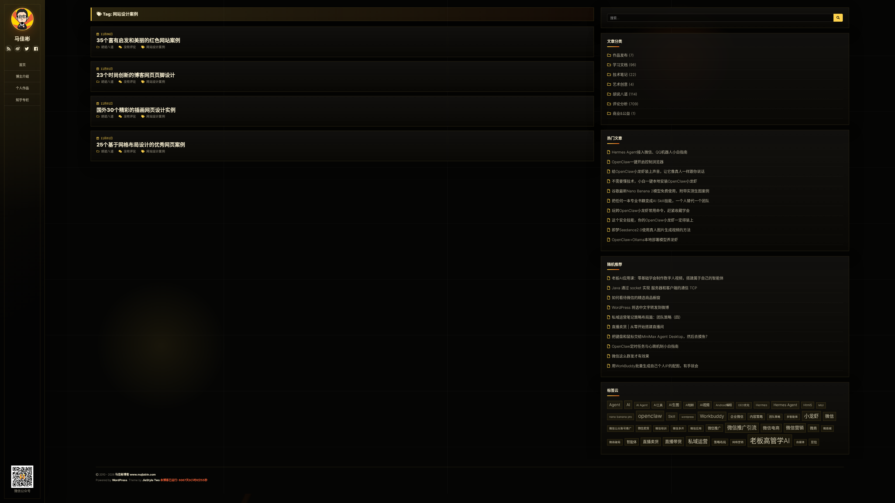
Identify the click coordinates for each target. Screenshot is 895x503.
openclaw (650, 416)
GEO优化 (744, 405)
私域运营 (698, 441)
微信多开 (678, 428)
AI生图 (674, 405)
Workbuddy (712, 416)
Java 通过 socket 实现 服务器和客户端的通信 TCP (654, 287)
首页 (22, 65)
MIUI (821, 405)
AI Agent (641, 405)
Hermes (761, 405)
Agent (614, 404)
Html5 (807, 405)
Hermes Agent (785, 405)
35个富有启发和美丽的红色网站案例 (138, 40)
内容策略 (756, 416)
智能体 (632, 442)
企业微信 (737, 416)
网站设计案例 (155, 47)
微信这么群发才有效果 (630, 356)
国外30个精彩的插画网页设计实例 (136, 110)
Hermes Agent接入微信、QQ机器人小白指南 (649, 152)
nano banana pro (620, 416)
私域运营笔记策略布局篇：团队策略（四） (647, 317)
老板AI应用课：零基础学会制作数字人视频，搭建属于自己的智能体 (667, 278)
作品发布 (620, 55)
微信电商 (771, 427)
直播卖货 (651, 441)
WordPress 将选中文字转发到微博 (640, 307)
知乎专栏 (22, 100)
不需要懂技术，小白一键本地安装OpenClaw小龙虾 (654, 181)
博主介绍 (22, 76)
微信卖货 (643, 428)
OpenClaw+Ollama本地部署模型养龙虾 (645, 239)
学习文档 (620, 64)
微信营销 (795, 428)
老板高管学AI (770, 441)
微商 (813, 428)
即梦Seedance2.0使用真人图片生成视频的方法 (651, 230)
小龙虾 (811, 416)
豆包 (814, 442)
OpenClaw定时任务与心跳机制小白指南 (645, 346)
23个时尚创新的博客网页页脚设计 (135, 75)
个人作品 (22, 88)
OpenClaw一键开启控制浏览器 (638, 162)
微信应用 (696, 428)
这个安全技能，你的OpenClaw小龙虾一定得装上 (652, 220)
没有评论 (130, 47)
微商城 (827, 428)
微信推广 (714, 428)
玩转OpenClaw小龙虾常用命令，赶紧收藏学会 (651, 210)
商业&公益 (621, 113)
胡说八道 (107, 47)
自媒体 (800, 442)
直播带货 (673, 441)
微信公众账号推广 (620, 428)
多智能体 (792, 416)
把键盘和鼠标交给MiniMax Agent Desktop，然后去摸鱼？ (660, 336)
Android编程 (724, 405)
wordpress (688, 416)
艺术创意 (620, 84)
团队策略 (774, 416)
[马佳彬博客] (22, 18)
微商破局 (614, 442)
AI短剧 (689, 405)
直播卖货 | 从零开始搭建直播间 (638, 326)
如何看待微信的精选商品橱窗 (636, 297)
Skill (671, 416)
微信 (829, 416)
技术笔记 (620, 74)
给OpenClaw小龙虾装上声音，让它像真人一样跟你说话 (658, 171)
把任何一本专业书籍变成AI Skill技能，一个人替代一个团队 (660, 200)
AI (628, 404)
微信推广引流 (742, 428)
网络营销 (738, 442)
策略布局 (720, 442)
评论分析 (620, 104)
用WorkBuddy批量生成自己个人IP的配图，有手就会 (655, 366)
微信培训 (661, 428)
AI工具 (658, 405)
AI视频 (704, 405)
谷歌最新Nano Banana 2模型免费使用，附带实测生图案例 (660, 191)
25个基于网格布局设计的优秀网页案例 (140, 145)
